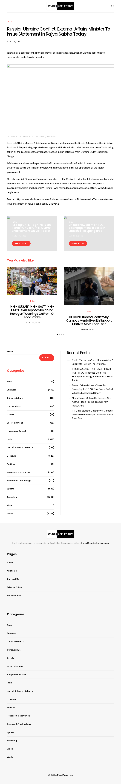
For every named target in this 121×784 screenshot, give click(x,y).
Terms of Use (14, 595)
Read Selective (65, 775)
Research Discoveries (18, 472)
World (10, 513)
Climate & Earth (15, 398)
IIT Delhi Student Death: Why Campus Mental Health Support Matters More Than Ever (89, 320)
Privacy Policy (14, 587)
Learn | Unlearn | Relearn (20, 447)
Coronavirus (13, 406)
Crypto (10, 414)
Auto (9, 381)
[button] (57, 335)
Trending (12, 497)
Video (10, 505)
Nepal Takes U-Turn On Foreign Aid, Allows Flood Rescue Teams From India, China (91, 401)
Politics (11, 464)
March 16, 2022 (76, 236)
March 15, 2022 (14, 41)
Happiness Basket (16, 431)
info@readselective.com (96, 542)
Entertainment (15, 422)
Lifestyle (11, 456)
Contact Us (13, 579)
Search (10, 352)
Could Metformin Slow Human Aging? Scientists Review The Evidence (92, 361)
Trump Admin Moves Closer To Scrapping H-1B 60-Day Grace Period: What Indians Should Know (92, 389)
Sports (10, 488)
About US (12, 570)
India (9, 21)
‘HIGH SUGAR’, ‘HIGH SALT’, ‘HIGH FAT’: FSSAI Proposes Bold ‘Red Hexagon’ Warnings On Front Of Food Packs (32, 312)
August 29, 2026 (32, 323)
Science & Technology (19, 480)
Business (11, 389)
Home (10, 562)
